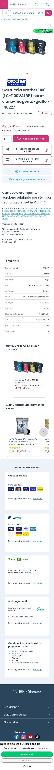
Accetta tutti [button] (27, 754)
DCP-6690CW (16, 211)
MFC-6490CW (8, 216)
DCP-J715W (28, 211)
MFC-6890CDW (23, 216)
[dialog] (27, 755)
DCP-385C (29, 208)
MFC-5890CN (17, 213)
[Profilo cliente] (36, 4)
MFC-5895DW (43, 213)
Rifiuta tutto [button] (27, 760)
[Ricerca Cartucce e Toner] (5, 13)
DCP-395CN (40, 208)
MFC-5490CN (40, 211)
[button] (43, 432)
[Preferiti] (42, 4)
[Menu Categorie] (4, 4)
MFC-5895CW (30, 213)
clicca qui (37, 498)
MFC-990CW (36, 216)
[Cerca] (48, 13)
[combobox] (27, 13)
